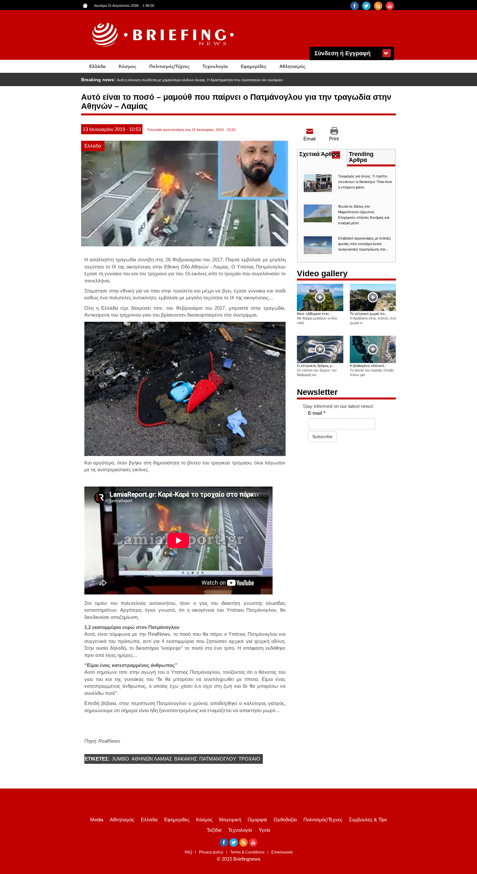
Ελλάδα (97, 66)
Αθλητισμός (292, 66)
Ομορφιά (257, 819)
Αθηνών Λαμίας (151, 759)
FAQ (188, 852)
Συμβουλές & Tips (368, 819)
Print (334, 138)
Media (96, 819)
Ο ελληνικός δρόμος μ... (316, 366)
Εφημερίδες (253, 66)
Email (309, 138)
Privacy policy (211, 852)
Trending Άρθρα (361, 157)
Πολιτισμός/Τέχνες (169, 66)
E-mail (316, 413)
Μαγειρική (230, 819)
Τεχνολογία (215, 66)
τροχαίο (249, 759)
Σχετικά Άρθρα (323, 155)
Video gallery (322, 273)
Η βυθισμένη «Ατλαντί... (368, 366)
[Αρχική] (164, 35)
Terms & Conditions (247, 852)
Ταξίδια (214, 830)
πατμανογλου (217, 759)
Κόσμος (127, 66)
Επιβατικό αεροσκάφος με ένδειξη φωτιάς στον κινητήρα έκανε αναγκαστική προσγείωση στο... (364, 243)
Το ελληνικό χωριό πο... (368, 314)
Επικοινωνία (282, 852)
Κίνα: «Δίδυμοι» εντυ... (314, 314)
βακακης (185, 759)
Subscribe (322, 436)
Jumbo (120, 759)
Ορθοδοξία (285, 819)
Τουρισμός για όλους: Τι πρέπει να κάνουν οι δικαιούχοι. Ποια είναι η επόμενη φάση (365, 181)
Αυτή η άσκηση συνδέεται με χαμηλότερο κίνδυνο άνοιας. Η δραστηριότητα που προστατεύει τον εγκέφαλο (200, 80)
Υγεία (264, 830)
